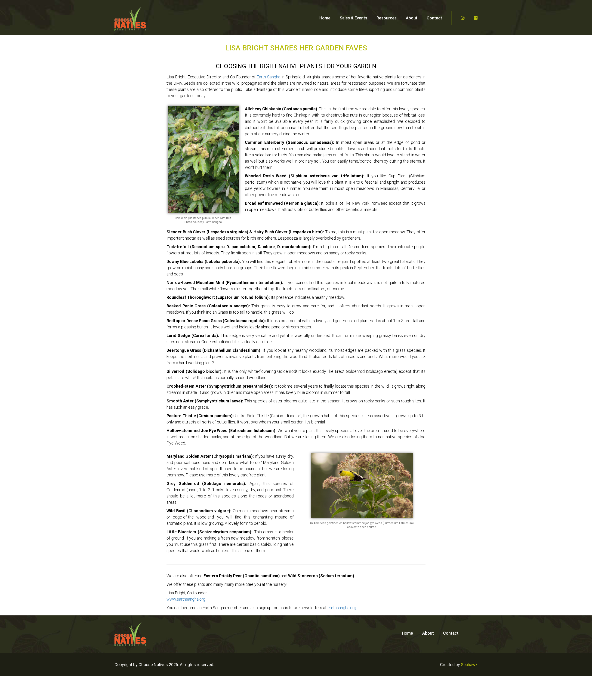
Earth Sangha (268, 76)
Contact (434, 17)
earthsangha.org (341, 607)
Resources (386, 17)
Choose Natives (153, 664)
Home (324, 17)
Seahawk (469, 664)
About (411, 17)
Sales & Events (353, 17)
